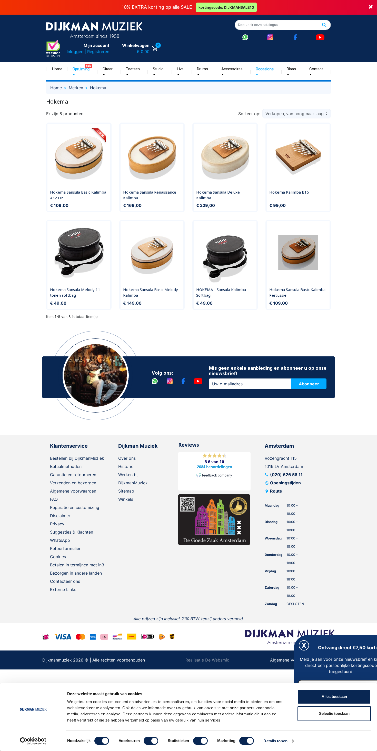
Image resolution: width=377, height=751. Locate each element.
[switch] (151, 741)
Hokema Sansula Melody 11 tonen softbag (75, 292)
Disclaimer (60, 515)
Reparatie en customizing (74, 507)
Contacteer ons (65, 581)
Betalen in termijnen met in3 (77, 564)
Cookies (58, 556)
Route (276, 491)
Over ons (127, 458)
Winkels (125, 499)
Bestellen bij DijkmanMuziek (77, 458)
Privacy (57, 523)
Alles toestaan (334, 696)
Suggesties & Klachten (71, 532)
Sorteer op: (249, 113)
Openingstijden (285, 482)
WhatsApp (60, 540)
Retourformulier (65, 548)
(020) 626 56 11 (286, 474)
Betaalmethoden (66, 466)
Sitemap (126, 491)
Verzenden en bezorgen (73, 482)
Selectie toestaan (334, 713)
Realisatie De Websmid (207, 660)
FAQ (54, 499)
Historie (125, 466)
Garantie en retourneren (73, 474)
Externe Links (63, 589)
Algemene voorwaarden (73, 491)
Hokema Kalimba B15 (289, 192)
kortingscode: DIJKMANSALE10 (226, 7)
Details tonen (275, 741)
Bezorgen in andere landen (76, 573)
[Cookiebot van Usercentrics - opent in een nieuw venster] (33, 741)
